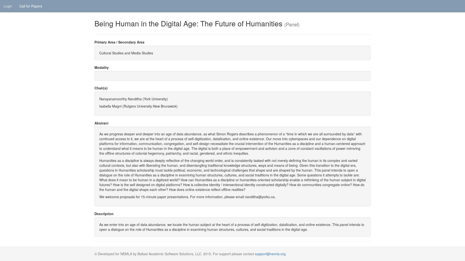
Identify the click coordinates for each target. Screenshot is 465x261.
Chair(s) (101, 88)
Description (104, 213)
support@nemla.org (270, 253)
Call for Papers (30, 6)
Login (8, 6)
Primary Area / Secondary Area (119, 42)
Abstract (101, 123)
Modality (101, 67)
